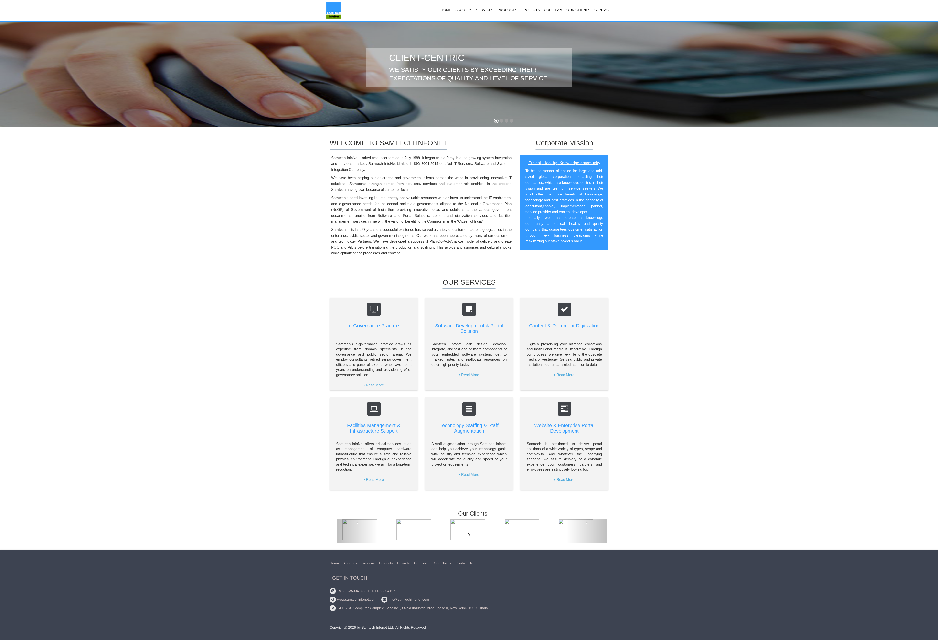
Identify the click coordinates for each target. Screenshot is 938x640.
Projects (530, 10)
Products (507, 10)
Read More (375, 385)
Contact (602, 10)
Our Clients (578, 10)
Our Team (553, 10)
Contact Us (464, 563)
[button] (14, 76)
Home (446, 10)
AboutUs (463, 10)
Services (484, 10)
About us (350, 563)
